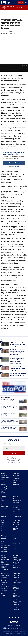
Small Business (5, 549)
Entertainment (18, 517)
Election (15, 498)
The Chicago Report (16, 503)
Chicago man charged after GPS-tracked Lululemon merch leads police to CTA (9, 408)
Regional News (16, 556)
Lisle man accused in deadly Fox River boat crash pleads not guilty (18, 368)
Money (3, 536)
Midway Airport (5, 508)
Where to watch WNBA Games (17, 605)
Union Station (4, 510)
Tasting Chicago (5, 564)
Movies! (15, 526)
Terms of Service (15, 462)
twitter (15, 617)
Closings (15, 480)
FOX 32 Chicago (4, 31)
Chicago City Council (16, 512)
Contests (3, 584)
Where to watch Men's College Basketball (17, 596)
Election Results (17, 500)
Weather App (16, 484)
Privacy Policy (15, 460)
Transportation (5, 498)
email (18, 617)
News (3, 473)
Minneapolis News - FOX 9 (16, 566)
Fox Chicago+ (16, 522)
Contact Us (4, 582)
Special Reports (5, 486)
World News (4, 479)
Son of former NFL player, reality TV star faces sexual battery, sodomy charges (9, 428)
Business (11, 31)
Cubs (2, 524)
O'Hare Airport (4, 506)
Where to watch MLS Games (17, 608)
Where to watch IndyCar (17, 592)
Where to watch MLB (17, 584)
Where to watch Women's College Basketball (17, 601)
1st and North (4, 557)
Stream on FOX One (16, 574)
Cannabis (15, 542)
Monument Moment (4, 566)
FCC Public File (5, 592)
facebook (9, 617)
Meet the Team (5, 586)
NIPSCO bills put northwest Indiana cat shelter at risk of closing (18, 344)
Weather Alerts (16, 478)
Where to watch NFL (17, 578)
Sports (3, 517)
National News (5, 477)
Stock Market (4, 551)
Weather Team (16, 482)
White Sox (3, 526)
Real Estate (4, 547)
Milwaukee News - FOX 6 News (17, 559)
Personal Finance (5, 545)
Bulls (2, 522)
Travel (2, 500)
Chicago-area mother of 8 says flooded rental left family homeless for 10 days (8, 415)
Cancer (14, 538)
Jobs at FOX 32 (5, 588)
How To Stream (5, 575)
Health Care (16, 547)
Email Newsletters (4, 580)
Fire (2, 528)
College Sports (5, 532)
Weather (16, 473)
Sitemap (3, 595)
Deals (2, 542)
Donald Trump (16, 505)
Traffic (3, 496)
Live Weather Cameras (16, 476)
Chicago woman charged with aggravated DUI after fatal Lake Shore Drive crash (9, 401)
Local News (4, 475)
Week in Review (5, 559)
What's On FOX (16, 520)
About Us (4, 573)
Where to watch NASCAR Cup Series (17, 589)
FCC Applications (5, 594)
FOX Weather (16, 488)
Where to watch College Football (17, 581)
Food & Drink (16, 524)
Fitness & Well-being (16, 544)
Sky (2, 530)
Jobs (2, 543)
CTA (2, 502)
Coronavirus (16, 540)
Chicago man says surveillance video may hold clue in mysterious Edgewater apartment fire (9, 421)
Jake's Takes (16, 519)
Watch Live (20, 2)
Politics (15, 496)
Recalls (14, 549)
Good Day (3, 484)
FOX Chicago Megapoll (4, 488)
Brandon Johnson (17, 509)
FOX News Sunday (4, 491)
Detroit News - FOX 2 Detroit (16, 563)
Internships (4, 590)
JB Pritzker (15, 507)
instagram (12, 617)
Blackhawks (4, 520)
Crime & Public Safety (5, 481)
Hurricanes (15, 486)
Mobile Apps (4, 577)
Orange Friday (4, 569)
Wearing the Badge (4, 561)
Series (3, 555)
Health (15, 536)
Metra (2, 504)
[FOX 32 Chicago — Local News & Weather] (5, 2)
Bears (2, 519)
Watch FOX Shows (15, 528)
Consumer (3, 540)
